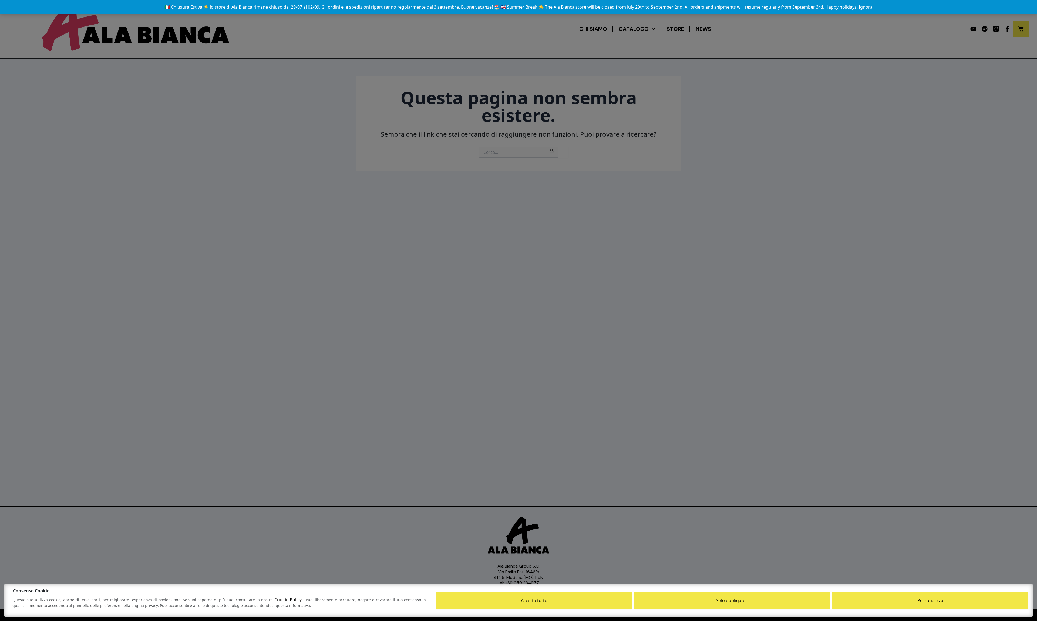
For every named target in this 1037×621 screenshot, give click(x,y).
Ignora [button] (866, 7)
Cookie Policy (288, 600)
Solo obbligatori (732, 600)
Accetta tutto (534, 600)
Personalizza (930, 600)
